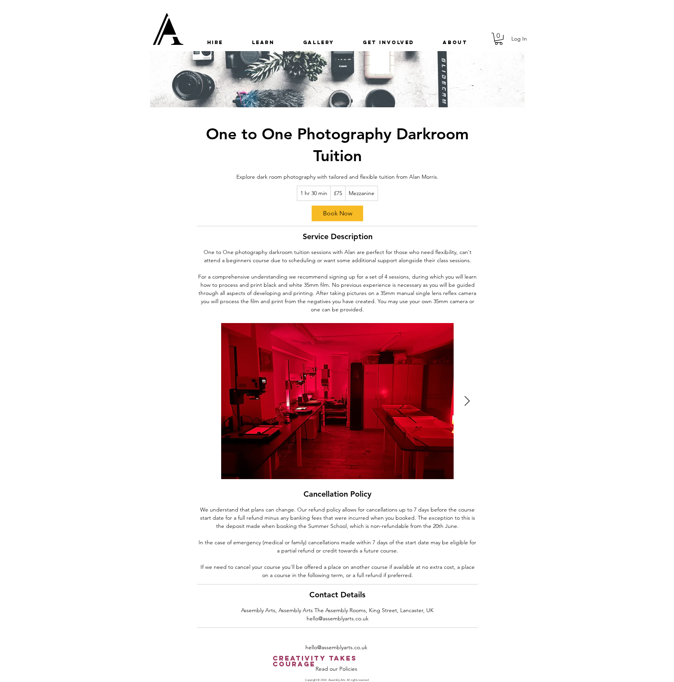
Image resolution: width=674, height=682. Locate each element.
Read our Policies (336, 668)
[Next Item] (467, 401)
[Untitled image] (337, 401)
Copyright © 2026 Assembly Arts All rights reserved (337, 680)
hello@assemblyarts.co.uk (336, 647)
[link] (337, 213)
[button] (215, 42)
